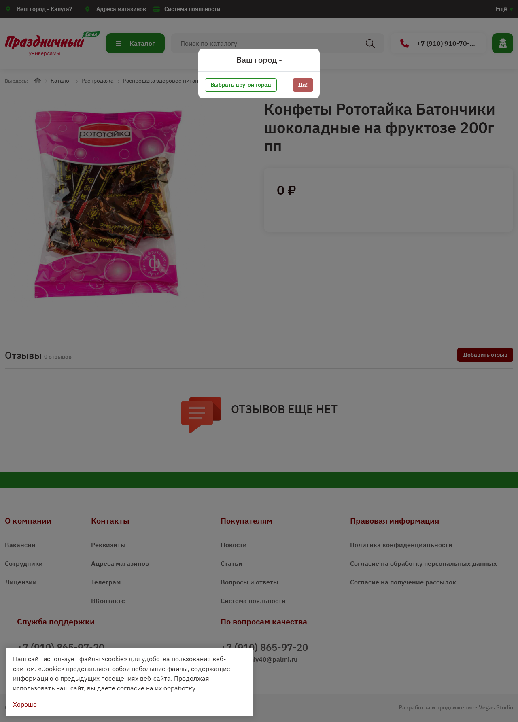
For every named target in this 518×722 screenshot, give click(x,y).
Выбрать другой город (240, 84)
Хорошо (25, 704)
